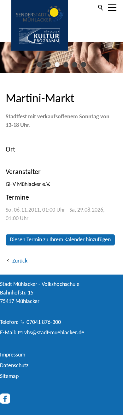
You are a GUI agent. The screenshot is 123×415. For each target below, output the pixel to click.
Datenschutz (14, 366)
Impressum (12, 355)
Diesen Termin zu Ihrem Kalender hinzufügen (60, 240)
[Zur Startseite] (39, 14)
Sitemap (9, 377)
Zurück (19, 261)
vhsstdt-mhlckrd (52, 333)
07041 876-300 (43, 322)
